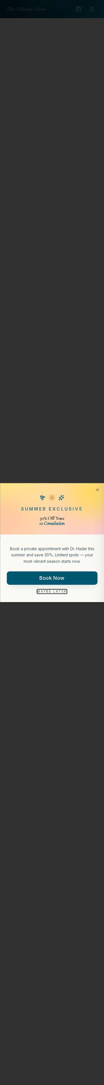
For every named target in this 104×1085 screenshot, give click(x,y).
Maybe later (52, 591)
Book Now (52, 578)
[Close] (97, 489)
